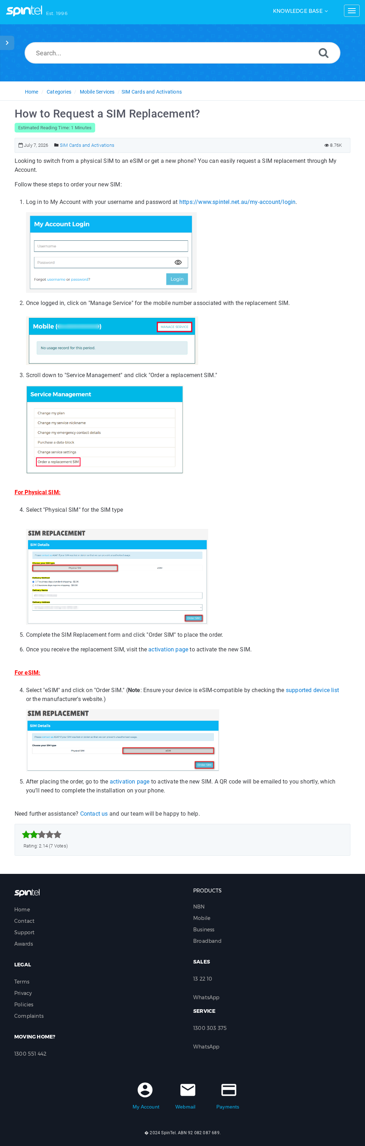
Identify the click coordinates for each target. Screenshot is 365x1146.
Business (204, 929)
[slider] (42, 834)
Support (24, 932)
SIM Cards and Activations (152, 92)
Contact (24, 921)
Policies (24, 1004)
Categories (59, 92)
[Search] (324, 52)
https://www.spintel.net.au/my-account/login (237, 202)
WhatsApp (206, 997)
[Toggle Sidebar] (7, 43)
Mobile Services (97, 92)
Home (31, 92)
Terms (21, 982)
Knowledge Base (298, 11)
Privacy (23, 993)
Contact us (94, 813)
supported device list (312, 690)
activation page (168, 649)
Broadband (207, 941)
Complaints (28, 1016)
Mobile (201, 918)
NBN (199, 907)
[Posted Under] (56, 145)
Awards (23, 944)
